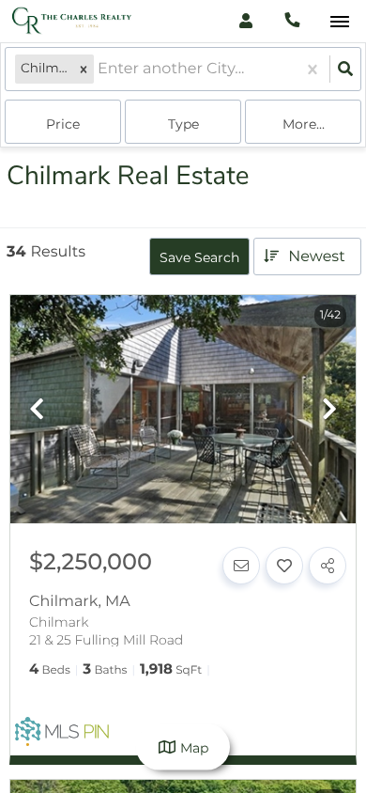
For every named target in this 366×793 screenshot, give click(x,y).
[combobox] (99, 69)
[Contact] (241, 565)
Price (63, 124)
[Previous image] (36, 410)
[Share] (327, 565)
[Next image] (329, 410)
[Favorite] (284, 565)
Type (183, 124)
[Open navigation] (339, 22)
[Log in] (245, 21)
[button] (83, 69)
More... (303, 124)
